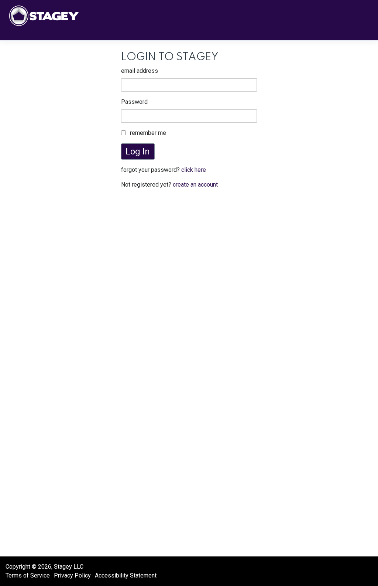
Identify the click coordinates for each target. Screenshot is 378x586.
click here (193, 169)
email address (139, 70)
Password (134, 101)
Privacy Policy (72, 575)
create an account (195, 184)
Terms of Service (28, 575)
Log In (138, 151)
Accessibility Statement (126, 575)
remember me (148, 132)
